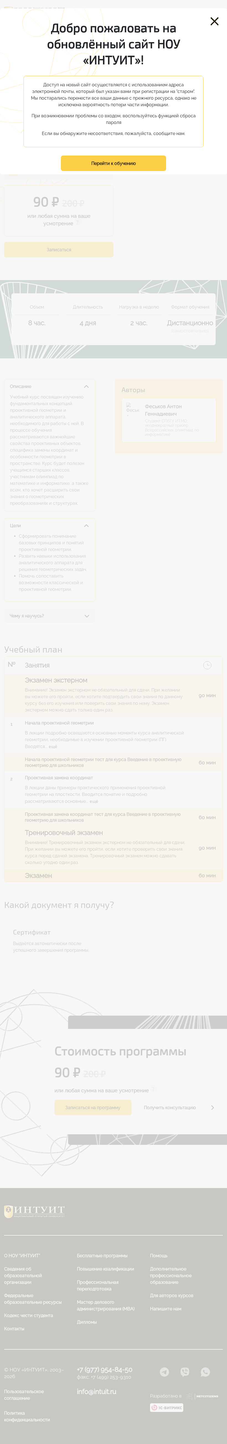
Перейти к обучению (113, 163)
